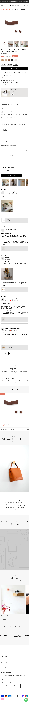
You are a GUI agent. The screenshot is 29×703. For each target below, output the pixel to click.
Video (21, 429)
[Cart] (27, 5)
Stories (18, 690)
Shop (11, 690)
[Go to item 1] (5, 182)
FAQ (2, 150)
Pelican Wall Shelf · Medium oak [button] (12, 290)
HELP (3, 662)
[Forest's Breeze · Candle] (5, 92)
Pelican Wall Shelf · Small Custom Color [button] (14, 319)
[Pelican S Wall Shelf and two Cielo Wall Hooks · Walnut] (4, 44)
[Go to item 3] (21, 182)
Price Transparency (7, 155)
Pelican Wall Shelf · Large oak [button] (12, 347)
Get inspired (4, 429)
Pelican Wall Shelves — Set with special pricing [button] (15, 220)
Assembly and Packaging (8, 146)
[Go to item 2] (13, 182)
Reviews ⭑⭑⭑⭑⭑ (5, 160)
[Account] (24, 5)
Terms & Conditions (5, 692)
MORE (3, 667)
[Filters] (23, 175)
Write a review (11, 175)
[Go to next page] (24, 353)
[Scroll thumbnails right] (27, 182)
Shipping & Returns (7, 141)
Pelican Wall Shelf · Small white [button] (12, 249)
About (14, 690)
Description (14, 429)
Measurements (5, 136)
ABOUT (4, 657)
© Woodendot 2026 (5, 690)
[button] (7, 206)
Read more (14, 509)
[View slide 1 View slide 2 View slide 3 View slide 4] (14, 468)
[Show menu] (2, 5)
